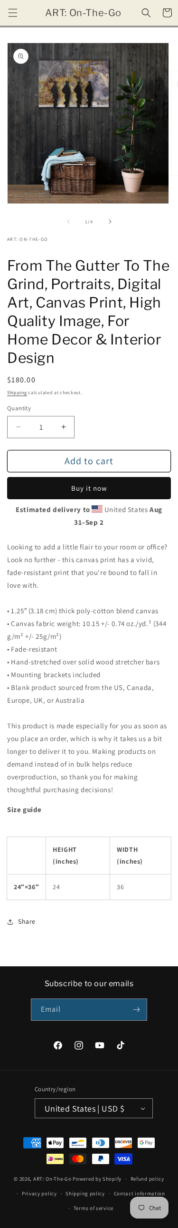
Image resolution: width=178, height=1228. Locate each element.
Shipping (17, 392)
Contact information (139, 1193)
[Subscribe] (136, 1009)
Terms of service (93, 1208)
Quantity (19, 408)
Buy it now (89, 488)
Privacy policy (39, 1193)
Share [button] (27, 921)
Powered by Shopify (97, 1178)
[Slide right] (110, 221)
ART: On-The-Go (52, 1178)
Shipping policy (85, 1193)
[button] (12, 12)
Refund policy (147, 1178)
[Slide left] (68, 221)
